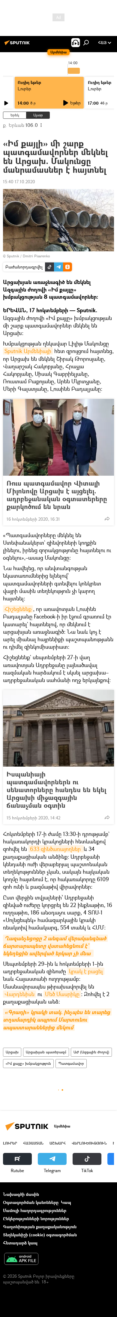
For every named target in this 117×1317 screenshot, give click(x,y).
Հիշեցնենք (18, 608)
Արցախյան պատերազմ (46, 1052)
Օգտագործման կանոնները (30, 1202)
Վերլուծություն (89, 1143)
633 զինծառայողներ (56, 848)
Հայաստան (33, 1143)
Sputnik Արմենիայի (27, 351)
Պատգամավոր (71, 1063)
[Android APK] (21, 1259)
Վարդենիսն (19, 994)
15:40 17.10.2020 (19, 181)
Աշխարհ (58, 1143)
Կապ (66, 1202)
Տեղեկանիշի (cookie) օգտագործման (40, 1235)
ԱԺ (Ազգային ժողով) (91, 1052)
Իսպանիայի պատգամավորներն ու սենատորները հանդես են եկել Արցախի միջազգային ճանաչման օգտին (56, 789)
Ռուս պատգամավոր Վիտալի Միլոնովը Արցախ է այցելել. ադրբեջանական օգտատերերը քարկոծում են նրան (57, 494)
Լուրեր (24, 88)
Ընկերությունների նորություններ (36, 1218)
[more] (107, 519)
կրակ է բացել (86, 971)
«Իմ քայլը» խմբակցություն (28, 1063)
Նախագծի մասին (21, 1194)
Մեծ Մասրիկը (62, 994)
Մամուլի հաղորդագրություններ (34, 1210)
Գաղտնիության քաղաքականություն (39, 1226)
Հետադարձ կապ (20, 1243)
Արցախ (12, 1052)
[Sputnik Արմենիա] (18, 45)
